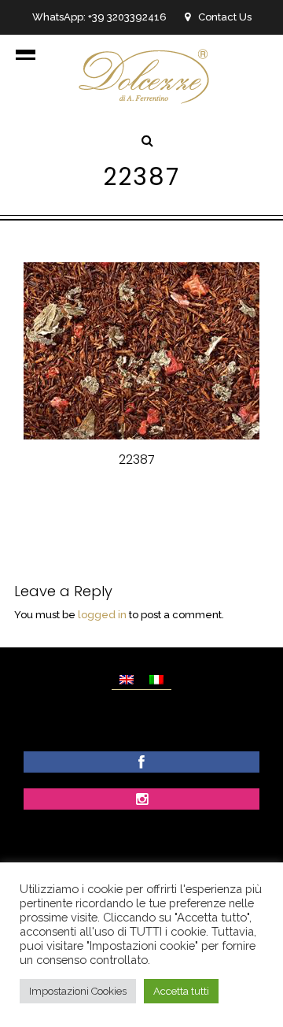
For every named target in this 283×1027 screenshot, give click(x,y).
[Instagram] (142, 800)
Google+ (144, 517)
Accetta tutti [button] (181, 991)
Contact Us (225, 17)
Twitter (142, 499)
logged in (102, 615)
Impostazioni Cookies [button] (78, 991)
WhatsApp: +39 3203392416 (99, 17)
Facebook (74, 499)
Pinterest (209, 499)
